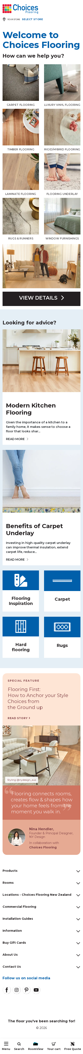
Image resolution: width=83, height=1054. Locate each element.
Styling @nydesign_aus (21, 779)
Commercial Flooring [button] (19, 907)
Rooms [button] (8, 883)
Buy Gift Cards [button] (14, 943)
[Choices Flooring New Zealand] (20, 9)
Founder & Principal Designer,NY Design (51, 835)
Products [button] (10, 871)
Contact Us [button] (12, 967)
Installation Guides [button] (18, 919)
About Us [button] (10, 955)
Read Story (18, 718)
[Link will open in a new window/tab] (7, 990)
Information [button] (12, 931)
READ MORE (15, 439)
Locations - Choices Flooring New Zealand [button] (37, 895)
